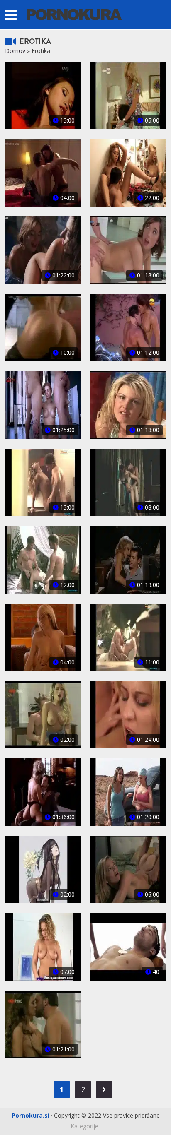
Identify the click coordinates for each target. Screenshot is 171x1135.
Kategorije (84, 1126)
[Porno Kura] (74, 14)
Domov (15, 51)
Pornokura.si (30, 1115)
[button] (11, 15)
